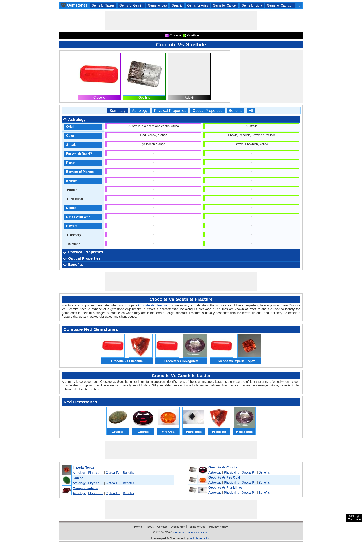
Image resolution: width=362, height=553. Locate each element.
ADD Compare (354, 517)
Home (138, 526)
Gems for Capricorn (280, 5)
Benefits (235, 110)
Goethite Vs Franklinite (225, 487)
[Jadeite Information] (66, 480)
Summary (118, 110)
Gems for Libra (252, 5)
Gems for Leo (157, 5)
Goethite (144, 97)
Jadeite (78, 478)
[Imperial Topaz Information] (66, 470)
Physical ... (95, 472)
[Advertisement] (181, 20)
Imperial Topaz (83, 467)
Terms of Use (196, 526)
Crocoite (99, 97)
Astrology (140, 110)
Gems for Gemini (131, 5)
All (251, 110)
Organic (177, 5)
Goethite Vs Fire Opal (224, 477)
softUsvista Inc (200, 538)
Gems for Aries (197, 5)
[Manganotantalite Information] (66, 490)
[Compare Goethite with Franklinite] (197, 490)
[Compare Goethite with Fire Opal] (197, 480)
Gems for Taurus (103, 5)
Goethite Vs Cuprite (222, 467)
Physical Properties (170, 110)
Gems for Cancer (225, 5)
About (149, 526)
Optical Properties (207, 110)
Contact (162, 526)
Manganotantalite (85, 488)
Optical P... (113, 472)
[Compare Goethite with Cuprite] (197, 470)
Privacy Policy (218, 526)
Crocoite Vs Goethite (152, 305)
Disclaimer (178, 526)
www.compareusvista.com (191, 532)
